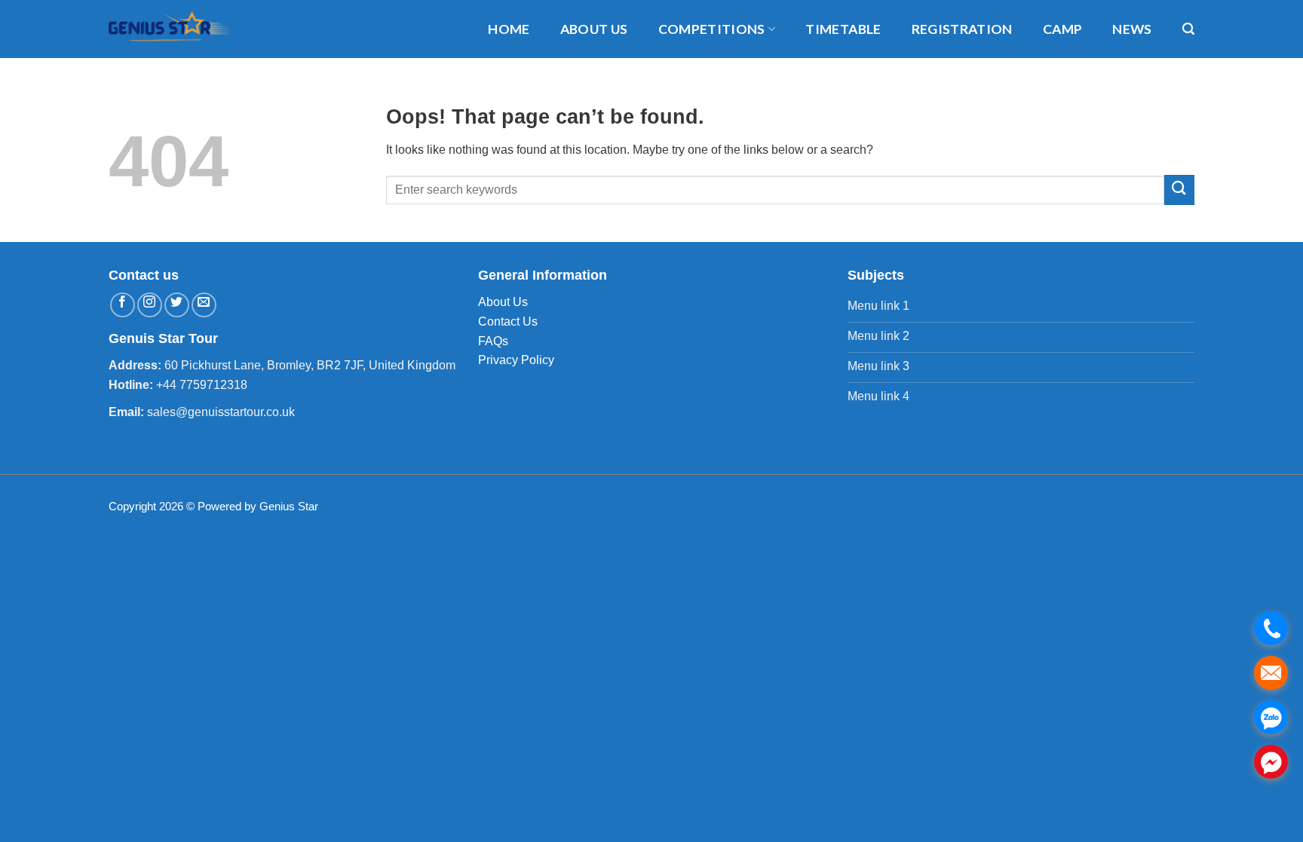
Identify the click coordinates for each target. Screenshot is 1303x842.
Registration (962, 29)
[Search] (1188, 29)
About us (594, 29)
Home (508, 29)
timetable (843, 29)
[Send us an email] (204, 304)
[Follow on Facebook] (122, 304)
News (1131, 29)
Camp (1062, 29)
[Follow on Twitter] (176, 304)
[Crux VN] (176, 29)
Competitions (711, 29)
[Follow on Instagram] (149, 304)
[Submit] (1179, 189)
